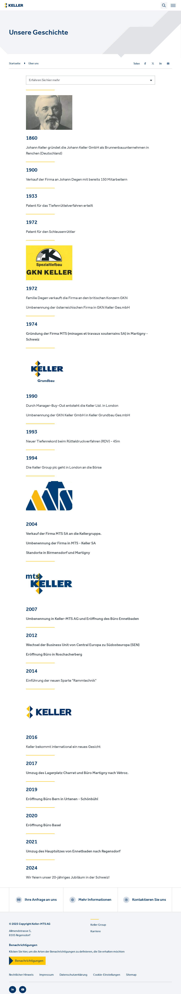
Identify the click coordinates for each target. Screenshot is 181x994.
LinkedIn (12, 989)
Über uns (33, 63)
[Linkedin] (160, 64)
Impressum (46, 975)
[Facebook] (145, 64)
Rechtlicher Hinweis (21, 975)
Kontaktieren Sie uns (149, 899)
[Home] (14, 5)
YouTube (22, 989)
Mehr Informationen (94, 899)
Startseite (14, 63)
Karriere (95, 931)
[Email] (168, 64)
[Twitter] (153, 64)
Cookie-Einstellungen (106, 975)
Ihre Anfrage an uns (41, 899)
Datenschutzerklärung (73, 975)
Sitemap (131, 975)
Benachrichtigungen (29, 961)
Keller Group (98, 925)
